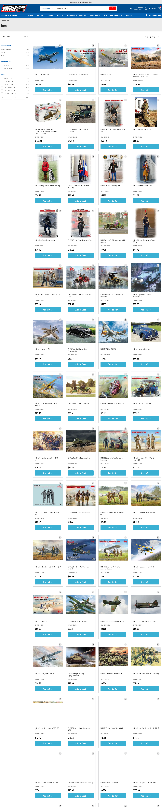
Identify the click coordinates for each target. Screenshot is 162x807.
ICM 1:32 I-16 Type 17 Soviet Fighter (144, 783)
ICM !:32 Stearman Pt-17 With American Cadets (110, 568)
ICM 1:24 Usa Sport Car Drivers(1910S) (113, 403)
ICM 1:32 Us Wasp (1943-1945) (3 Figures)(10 (143, 459)
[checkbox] (15, 52)
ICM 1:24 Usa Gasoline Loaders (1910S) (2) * (47, 295)
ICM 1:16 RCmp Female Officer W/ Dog (47, 186)
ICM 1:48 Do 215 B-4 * (42, 75)
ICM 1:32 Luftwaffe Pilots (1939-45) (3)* (48, 567)
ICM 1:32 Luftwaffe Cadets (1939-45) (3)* (112, 513)
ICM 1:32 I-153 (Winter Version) (45, 674)
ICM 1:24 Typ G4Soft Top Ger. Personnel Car (142, 295)
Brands (129, 15)
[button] (150, 8)
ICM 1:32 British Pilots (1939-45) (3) (112, 728)
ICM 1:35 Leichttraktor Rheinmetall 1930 (79, 729)
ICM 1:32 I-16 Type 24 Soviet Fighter (145, 621)
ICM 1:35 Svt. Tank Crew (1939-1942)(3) (80, 783)
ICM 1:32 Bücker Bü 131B (42, 349)
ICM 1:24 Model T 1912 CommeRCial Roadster (112, 295)
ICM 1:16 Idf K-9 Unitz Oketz (142, 129)
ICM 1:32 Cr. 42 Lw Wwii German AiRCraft (78, 568)
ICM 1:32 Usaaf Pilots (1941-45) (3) (79, 512)
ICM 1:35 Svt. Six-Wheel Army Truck (79, 458)
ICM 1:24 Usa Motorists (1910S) (143, 403)
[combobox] (86, 8)
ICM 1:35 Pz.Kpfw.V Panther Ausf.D (112, 674)
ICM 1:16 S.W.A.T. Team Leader (45, 240)
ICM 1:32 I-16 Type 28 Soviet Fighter (112, 621)
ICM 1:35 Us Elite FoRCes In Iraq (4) (46, 783)
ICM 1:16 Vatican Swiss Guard (142, 186)
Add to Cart (48, 90)
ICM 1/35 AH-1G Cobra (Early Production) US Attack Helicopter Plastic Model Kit (46, 131)
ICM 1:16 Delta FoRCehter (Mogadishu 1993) (113, 130)
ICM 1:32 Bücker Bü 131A (42, 621)
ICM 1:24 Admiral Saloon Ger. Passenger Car (77, 350)
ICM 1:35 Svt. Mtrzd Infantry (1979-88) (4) (47, 729)
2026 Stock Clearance (113, 15)
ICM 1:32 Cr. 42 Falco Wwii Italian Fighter (46, 404)
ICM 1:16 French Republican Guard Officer (144, 241)
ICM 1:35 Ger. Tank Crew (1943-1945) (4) (146, 728)
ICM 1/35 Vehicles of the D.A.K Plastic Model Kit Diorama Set (145, 76)
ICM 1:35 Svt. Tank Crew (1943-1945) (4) (146, 674)
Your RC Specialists (9, 15)
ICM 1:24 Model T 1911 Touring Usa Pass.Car (78, 130)
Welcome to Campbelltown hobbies (81, 2)
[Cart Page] (159, 8)
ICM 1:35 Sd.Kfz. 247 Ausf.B (109, 783)
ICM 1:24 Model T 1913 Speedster (78, 403)
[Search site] (112, 8)
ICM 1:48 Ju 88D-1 (106, 75)
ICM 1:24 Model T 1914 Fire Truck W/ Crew (79, 295)
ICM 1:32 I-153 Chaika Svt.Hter (77, 621)
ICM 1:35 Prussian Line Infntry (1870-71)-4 (47, 459)
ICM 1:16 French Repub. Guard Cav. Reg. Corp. (79, 187)
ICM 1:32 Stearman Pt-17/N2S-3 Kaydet (143, 568)
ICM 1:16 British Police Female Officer (80, 240)
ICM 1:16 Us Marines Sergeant (110, 186)
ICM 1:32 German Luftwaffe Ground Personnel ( (112, 459)
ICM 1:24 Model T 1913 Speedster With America (113, 241)
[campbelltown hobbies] (14, 8)
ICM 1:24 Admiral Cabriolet (142, 349)
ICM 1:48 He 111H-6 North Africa (78, 75)
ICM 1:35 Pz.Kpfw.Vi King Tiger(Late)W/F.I (76, 675)
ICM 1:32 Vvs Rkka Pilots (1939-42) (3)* (145, 512)
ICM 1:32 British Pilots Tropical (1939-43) (47, 513)
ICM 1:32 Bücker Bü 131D (108, 349)
